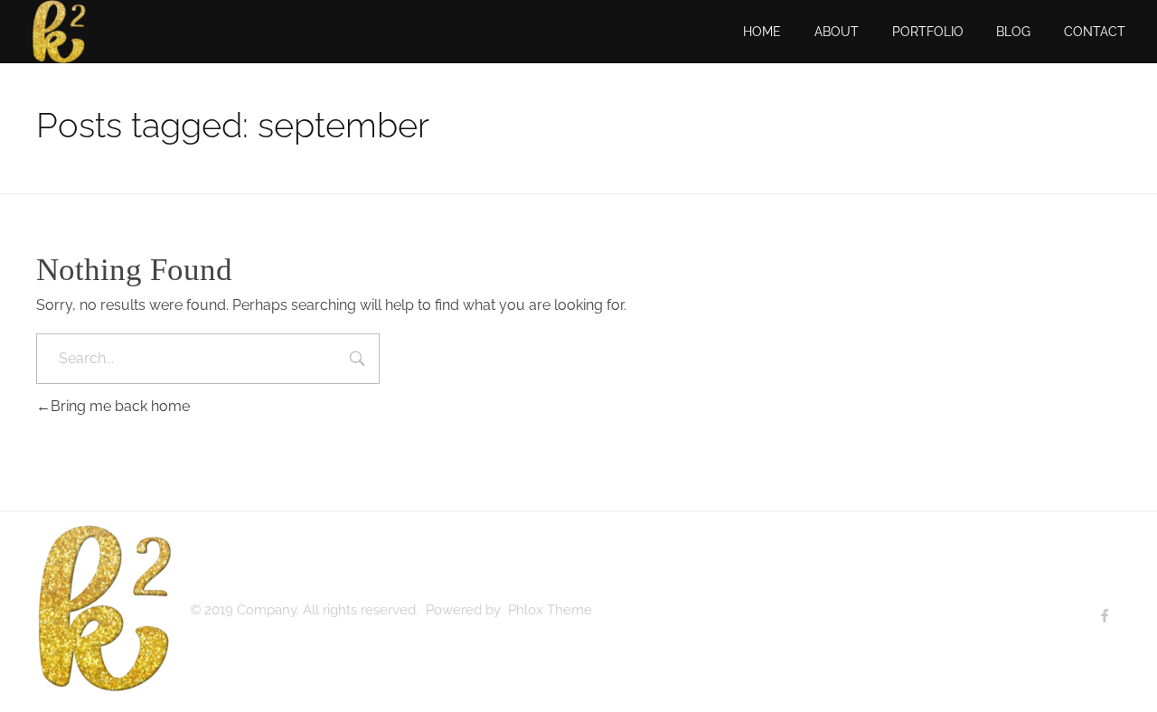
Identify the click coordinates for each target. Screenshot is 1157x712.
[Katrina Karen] (104, 608)
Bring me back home (120, 406)
